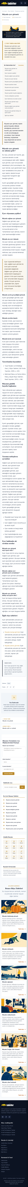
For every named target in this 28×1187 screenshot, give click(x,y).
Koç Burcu (3, 1145)
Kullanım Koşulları (5, 1169)
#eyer (9, 683)
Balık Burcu (4, 1152)
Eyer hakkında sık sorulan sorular (13, 98)
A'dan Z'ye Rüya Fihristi (7, 1125)
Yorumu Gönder (8, 773)
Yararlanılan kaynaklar (10, 90)
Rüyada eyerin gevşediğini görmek (13, 81)
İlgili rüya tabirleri (9, 115)
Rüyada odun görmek (11, 825)
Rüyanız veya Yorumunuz (9, 745)
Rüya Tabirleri (11, 11)
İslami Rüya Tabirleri (6, 1128)
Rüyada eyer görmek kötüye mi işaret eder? (13, 111)
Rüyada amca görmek (11, 803)
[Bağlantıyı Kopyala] (7, 687)
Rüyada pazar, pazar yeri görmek (14, 828)
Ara (22, 787)
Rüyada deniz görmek (11, 816)
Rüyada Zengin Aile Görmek (11, 1049)
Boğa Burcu (4, 1147)
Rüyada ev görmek (11, 819)
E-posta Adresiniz (7, 766)
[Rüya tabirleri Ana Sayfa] (8, 3)
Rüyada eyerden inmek (11, 84)
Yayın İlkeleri (4, 1162)
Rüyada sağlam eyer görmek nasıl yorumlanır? (12, 107)
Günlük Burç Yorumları (6, 1143)
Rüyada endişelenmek (8, 1015)
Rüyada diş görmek (11, 812)
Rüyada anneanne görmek (12, 800)
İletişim (3, 1171)
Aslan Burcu (4, 1149)
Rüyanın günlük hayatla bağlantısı (13, 93)
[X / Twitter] (13, 687)
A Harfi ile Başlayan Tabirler (8, 1130)
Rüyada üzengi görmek (12, 632)
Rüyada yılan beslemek (9, 1082)
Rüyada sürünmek (7, 949)
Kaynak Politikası (5, 1165)
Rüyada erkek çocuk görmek (13, 822)
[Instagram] (2, 1116)
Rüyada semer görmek (12, 645)
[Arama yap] (21, 3)
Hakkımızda (4, 1160)
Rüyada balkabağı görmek (10, 916)
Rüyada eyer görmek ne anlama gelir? (11, 69)
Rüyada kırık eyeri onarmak (12, 87)
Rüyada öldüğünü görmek (12, 809)
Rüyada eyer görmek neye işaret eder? (11, 102)
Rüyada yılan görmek (11, 806)
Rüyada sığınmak (7, 982)
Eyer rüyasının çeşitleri (10, 73)
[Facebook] (6, 1116)
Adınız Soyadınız (7, 759)
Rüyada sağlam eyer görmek (12, 76)
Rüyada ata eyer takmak (11, 78)
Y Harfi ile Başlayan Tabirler (8, 1134)
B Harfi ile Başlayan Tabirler (8, 1132)
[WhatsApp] (10, 687)
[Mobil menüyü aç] (25, 3)
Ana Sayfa (4, 11)
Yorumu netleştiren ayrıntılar (12, 96)
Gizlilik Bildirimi (5, 1167)
